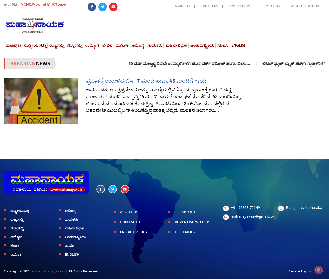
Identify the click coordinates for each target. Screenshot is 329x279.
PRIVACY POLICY (239, 6)
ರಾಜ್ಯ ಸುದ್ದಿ (56, 45)
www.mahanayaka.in (48, 271)
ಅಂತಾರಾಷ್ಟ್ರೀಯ (202, 45)
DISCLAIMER (185, 231)
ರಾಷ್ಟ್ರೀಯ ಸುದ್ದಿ (35, 45)
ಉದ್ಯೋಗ (92, 45)
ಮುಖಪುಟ (13, 45)
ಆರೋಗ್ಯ (138, 45)
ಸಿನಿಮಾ (222, 45)
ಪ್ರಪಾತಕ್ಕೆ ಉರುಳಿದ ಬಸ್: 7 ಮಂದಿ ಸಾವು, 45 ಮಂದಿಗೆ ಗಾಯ (146, 81)
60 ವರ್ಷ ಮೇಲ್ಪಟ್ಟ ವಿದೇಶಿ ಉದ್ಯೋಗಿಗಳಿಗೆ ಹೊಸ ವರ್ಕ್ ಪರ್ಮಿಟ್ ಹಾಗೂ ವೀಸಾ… (182, 63)
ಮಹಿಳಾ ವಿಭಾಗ (176, 45)
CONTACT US (208, 6)
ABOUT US (182, 6)
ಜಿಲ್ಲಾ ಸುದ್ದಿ (74, 45)
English (239, 45)
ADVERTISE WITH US (305, 6)
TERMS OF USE (271, 6)
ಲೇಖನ (107, 45)
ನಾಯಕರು (154, 45)
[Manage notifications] (318, 270)
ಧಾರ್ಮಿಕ (122, 45)
